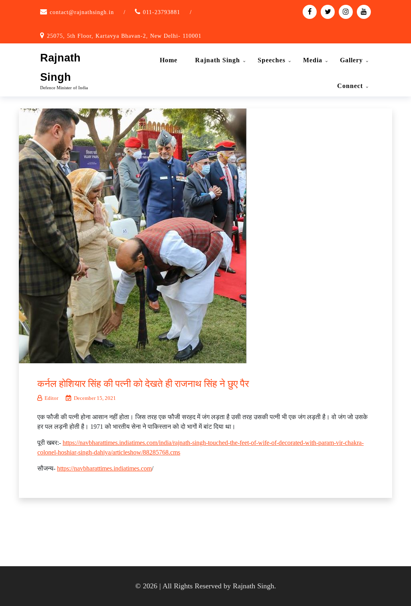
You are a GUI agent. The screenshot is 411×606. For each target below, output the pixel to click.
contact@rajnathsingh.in (82, 12)
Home (168, 60)
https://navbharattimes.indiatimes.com (104, 468)
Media (312, 60)
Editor (51, 398)
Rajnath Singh (217, 60)
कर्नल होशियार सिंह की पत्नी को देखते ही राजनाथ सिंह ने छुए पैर (143, 384)
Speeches (271, 60)
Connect (350, 85)
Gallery (351, 60)
